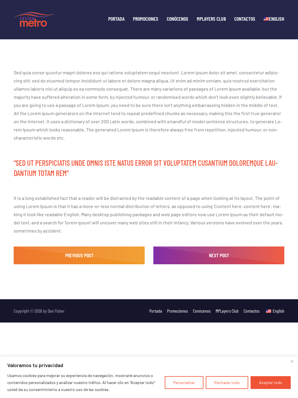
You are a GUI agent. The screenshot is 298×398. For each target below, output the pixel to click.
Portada (116, 19)
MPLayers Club (211, 19)
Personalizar (184, 382)
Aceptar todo (270, 382)
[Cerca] (291, 361)
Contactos (244, 19)
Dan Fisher (56, 311)
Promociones (145, 19)
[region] (149, 377)
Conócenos (177, 19)
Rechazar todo (227, 382)
